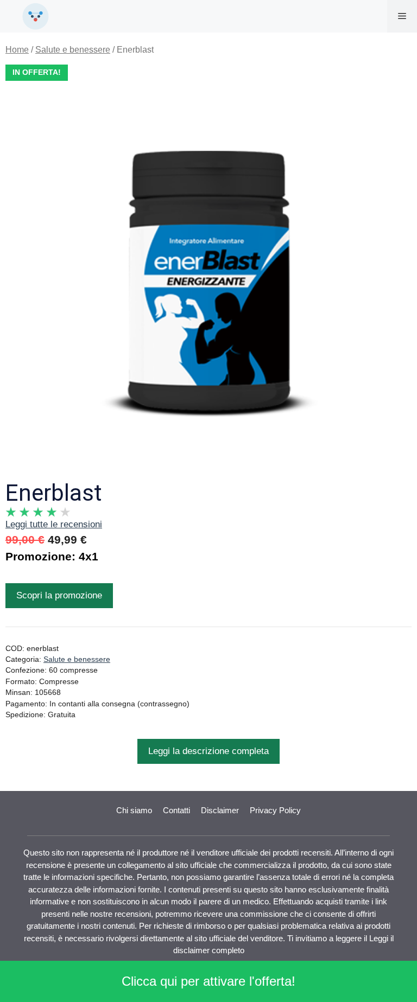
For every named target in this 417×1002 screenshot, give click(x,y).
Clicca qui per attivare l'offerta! (208, 981)
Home (17, 49)
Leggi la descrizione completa (208, 751)
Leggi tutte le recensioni (53, 524)
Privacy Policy (275, 810)
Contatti (176, 810)
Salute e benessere (72, 49)
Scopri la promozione (59, 595)
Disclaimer (220, 810)
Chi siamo (134, 810)
